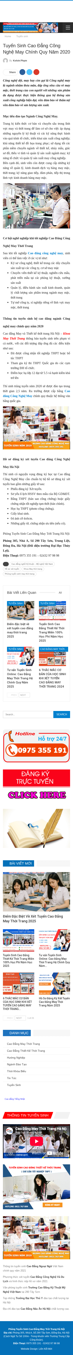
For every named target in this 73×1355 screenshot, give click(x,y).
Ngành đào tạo (17, 1064)
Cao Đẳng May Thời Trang (54, 649)
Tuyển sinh (15, 603)
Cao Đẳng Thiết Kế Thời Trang (26, 1050)
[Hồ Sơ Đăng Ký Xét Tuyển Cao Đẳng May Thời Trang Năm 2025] (54, 984)
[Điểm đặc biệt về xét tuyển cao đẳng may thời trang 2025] (20, 610)
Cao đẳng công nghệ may (45, 253)
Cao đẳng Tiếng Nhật (15, 1099)
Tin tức (11, 1078)
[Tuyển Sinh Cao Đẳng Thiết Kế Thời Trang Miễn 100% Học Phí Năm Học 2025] (52, 610)
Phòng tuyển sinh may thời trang (19, 574)
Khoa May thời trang (33, 569)
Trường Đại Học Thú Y (29, 1298)
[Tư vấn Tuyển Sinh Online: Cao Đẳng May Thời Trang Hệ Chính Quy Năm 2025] (20, 656)
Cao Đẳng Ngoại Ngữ (39, 1266)
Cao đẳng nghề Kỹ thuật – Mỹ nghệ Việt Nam (32, 564)
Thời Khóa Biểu (16, 1071)
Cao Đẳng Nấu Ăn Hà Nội (36, 1308)
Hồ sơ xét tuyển (12, 569)
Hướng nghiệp (16, 1057)
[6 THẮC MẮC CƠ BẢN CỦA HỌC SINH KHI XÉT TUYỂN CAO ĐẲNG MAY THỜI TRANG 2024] (52, 656)
